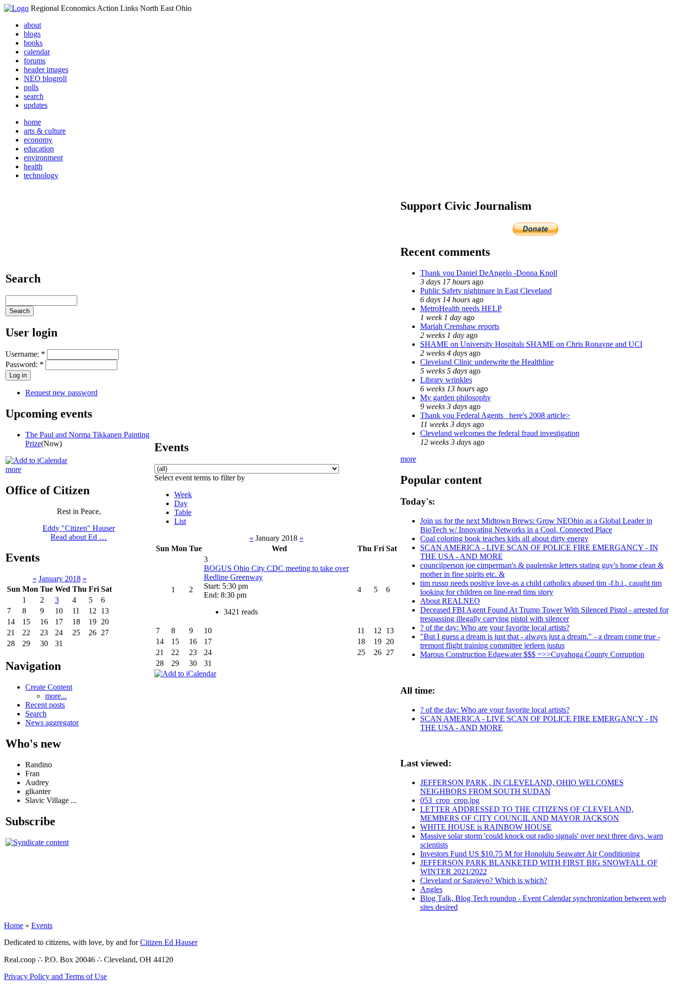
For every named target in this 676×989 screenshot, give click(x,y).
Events (41, 925)
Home (13, 925)
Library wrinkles (446, 380)
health (33, 166)
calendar (37, 51)
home (32, 122)
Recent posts (45, 705)
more (13, 469)
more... (56, 696)
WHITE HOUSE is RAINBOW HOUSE (486, 827)
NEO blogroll (45, 78)
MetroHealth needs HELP (461, 308)
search (34, 96)
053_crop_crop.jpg (450, 800)
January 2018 (60, 578)
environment (43, 157)
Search (36, 713)
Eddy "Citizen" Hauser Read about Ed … (79, 532)
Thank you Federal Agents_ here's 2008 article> (495, 415)
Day (181, 503)
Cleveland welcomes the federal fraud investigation (499, 433)
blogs (32, 34)
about (32, 25)
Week (183, 494)
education (39, 148)
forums (35, 60)
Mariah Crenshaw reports (459, 326)
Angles (431, 889)
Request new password (61, 392)
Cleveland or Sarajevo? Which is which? (483, 880)
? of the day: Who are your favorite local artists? (495, 627)
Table (183, 512)
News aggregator (52, 722)
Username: (25, 354)
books (33, 43)
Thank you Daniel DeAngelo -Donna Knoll (488, 273)
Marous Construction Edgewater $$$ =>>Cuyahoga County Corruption (532, 654)
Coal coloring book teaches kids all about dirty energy (504, 538)
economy (38, 140)
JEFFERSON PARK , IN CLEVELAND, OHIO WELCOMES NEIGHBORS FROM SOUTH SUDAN (522, 787)
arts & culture (45, 131)
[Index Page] (16, 8)
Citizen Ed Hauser (168, 942)
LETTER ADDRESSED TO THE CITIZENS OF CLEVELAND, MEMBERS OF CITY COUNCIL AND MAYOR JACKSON (526, 813)
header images (46, 69)
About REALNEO (450, 601)
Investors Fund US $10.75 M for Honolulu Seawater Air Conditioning (530, 853)
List (180, 521)
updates (36, 105)
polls (31, 87)
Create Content (48, 687)
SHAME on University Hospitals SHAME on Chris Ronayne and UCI (531, 344)
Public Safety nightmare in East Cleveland (486, 290)
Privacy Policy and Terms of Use (55, 976)
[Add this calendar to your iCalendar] (36, 460)
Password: (24, 364)
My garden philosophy (455, 397)
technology (41, 175)
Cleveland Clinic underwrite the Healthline (487, 362)
